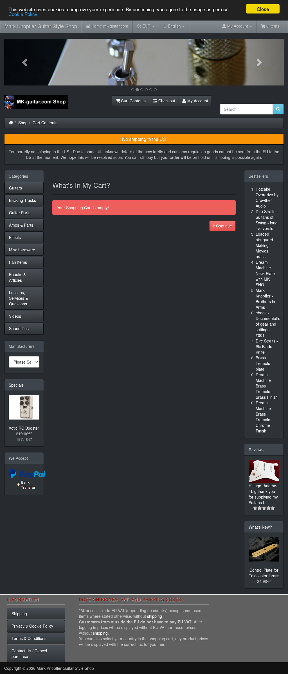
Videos (15, 316)
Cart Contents (133, 100)
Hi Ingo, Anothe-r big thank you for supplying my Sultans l (263, 494)
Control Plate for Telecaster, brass (264, 572)
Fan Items (18, 262)
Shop (23, 122)
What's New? (260, 527)
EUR (144, 26)
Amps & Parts (21, 225)
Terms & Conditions (29, 638)
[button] (25, 62)
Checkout (166, 100)
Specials (16, 385)
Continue (223, 226)
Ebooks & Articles (17, 277)
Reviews (256, 449)
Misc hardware (22, 250)
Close (263, 8)
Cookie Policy (22, 13)
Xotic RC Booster (24, 428)
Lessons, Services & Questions (18, 298)
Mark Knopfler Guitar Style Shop (40, 26)
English (172, 26)
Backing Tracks (22, 200)
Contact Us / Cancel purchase (29, 653)
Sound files (19, 328)
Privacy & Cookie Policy (32, 626)
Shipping (19, 613)
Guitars (15, 188)
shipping (154, 616)
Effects (15, 237)
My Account (197, 100)
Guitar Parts (19, 212)
